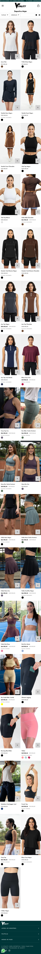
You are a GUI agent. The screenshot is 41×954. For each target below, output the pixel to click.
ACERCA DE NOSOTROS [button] (9, 928)
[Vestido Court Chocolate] (10, 143)
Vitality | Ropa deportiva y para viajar (16, 946)
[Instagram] (9, 950)
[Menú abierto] (4, 6)
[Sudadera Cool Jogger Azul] (10, 781)
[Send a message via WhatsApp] (3, 951)
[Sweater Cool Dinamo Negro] (10, 247)
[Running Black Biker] (10, 727)
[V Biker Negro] (10, 887)
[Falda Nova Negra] (10, 514)
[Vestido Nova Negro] (10, 90)
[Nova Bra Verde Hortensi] (10, 461)
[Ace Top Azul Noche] (10, 354)
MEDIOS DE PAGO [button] (7, 939)
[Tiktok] (6, 950)
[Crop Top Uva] (10, 407)
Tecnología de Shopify (17, 948)
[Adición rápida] (17, 56)
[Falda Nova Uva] (10, 567)
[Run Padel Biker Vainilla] (10, 674)
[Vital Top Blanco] (10, 194)
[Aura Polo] (10, 38)
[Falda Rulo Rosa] (10, 621)
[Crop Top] (10, 834)
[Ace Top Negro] (10, 301)
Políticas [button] (5, 934)
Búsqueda (5, 948)
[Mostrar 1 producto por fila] (36, 15)
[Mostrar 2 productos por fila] (39, 15)
